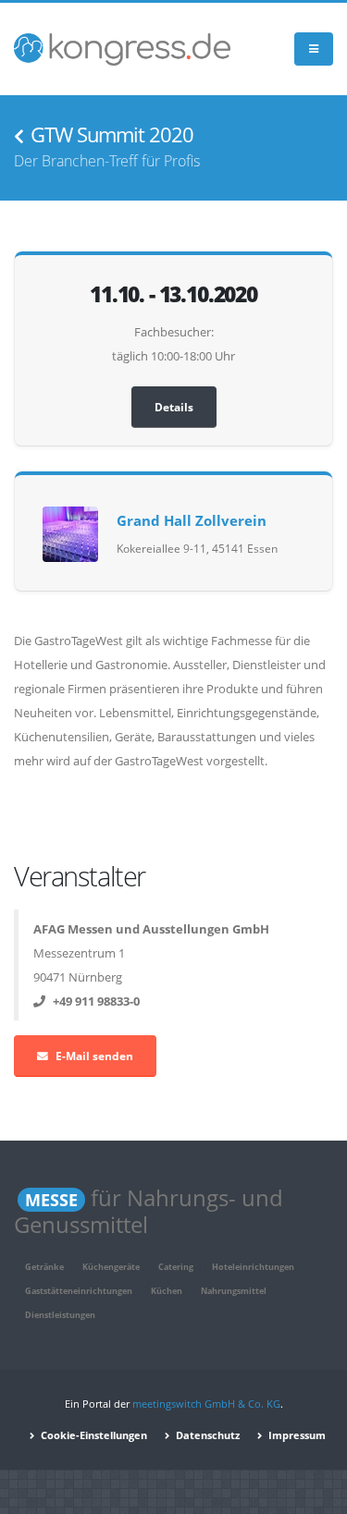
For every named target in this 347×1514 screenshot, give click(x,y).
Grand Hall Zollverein (191, 520)
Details (174, 406)
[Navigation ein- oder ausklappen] (313, 49)
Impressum (296, 1435)
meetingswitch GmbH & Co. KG (206, 1404)
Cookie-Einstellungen (92, 1435)
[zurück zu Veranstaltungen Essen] (19, 136)
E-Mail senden (94, 1055)
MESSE (51, 1200)
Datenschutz (206, 1435)
